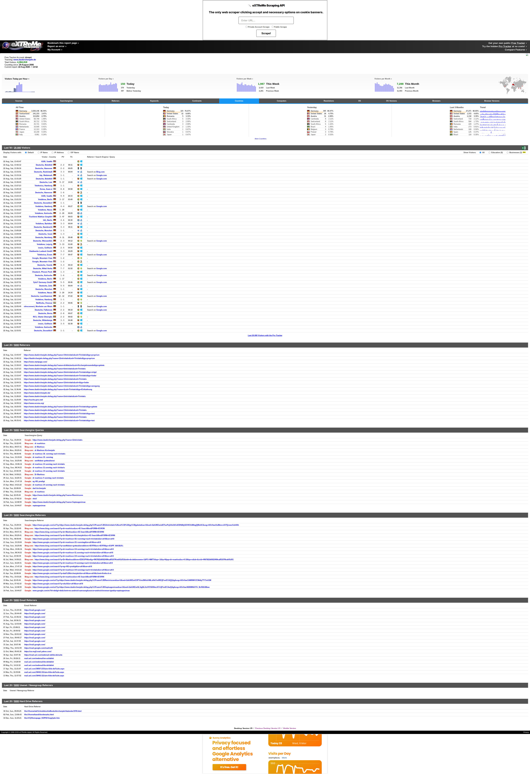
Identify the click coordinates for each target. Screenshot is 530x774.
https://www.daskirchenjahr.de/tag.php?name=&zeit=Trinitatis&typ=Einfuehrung (58, 389)
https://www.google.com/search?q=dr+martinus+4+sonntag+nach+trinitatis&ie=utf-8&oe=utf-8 (73, 563)
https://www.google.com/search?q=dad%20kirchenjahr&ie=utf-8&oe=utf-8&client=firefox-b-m (72, 573)
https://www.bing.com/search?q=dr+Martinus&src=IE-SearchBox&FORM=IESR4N (69, 532)
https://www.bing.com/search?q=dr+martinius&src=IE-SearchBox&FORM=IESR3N (70, 528)
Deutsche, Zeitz (45, 286)
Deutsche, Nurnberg (43, 237)
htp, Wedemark (45, 175)
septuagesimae (39, 505)
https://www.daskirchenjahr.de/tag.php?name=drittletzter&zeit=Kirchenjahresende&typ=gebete (64, 365)
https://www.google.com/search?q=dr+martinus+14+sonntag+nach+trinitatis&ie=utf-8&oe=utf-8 (73, 549)
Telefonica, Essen (44, 255)
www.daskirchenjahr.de (24, 60)
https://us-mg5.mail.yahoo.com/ (37, 651)
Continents (197, 101)
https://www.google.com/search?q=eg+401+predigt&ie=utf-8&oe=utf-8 (62, 566)
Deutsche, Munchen (43, 230)
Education (497, 152)
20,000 (17, 147)
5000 (16, 345)
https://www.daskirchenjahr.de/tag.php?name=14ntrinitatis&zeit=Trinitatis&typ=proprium (62, 355)
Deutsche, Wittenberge (42, 320)
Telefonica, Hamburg (43, 186)
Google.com (101, 175)
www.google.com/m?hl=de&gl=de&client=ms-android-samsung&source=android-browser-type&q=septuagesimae (81, 591)
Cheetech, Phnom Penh (42, 272)
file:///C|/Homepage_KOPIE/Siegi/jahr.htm (42, 718)
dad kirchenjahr (39, 488)
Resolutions (329, 101)
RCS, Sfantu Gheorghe (42, 317)
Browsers (436, 101)
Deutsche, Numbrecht (43, 227)
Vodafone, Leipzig (44, 244)
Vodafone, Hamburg (43, 206)
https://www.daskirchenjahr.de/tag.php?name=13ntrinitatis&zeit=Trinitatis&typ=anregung (62, 386)
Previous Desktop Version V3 (267, 728)
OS (359, 101)
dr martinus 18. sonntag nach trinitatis (49, 454)
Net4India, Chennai (44, 303)
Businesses (515, 152)
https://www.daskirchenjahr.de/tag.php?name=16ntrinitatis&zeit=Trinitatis (55, 417)
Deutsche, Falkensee (43, 310)
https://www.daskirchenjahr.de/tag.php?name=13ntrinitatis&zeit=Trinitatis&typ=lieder (60, 376)
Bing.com (100, 172)
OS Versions (391, 101)
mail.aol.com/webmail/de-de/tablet (39, 662)
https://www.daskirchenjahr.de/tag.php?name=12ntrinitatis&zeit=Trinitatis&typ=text (59, 414)
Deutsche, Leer (46, 182)
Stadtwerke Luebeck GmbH (40, 251)
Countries (239, 101)
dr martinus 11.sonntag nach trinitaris (49, 468)
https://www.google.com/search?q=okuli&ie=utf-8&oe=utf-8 (58, 584)
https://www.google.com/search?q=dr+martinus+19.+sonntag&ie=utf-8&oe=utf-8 (67, 542)
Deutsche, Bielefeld (44, 165)
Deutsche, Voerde (44, 265)
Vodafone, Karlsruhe (43, 213)
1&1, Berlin (47, 220)
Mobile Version (289, 728)
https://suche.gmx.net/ (33, 400)
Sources (18, 101)
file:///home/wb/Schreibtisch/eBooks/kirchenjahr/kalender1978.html (53, 711)
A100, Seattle (46, 161)
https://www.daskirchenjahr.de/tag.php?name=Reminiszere (58, 495)
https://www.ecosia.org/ (34, 403)
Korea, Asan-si (46, 189)
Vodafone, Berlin (45, 199)
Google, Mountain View (42, 258)
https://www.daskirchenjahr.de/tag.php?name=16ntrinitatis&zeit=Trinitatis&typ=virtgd (60, 372)
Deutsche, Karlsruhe (43, 275)
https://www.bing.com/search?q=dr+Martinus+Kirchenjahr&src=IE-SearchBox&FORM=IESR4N (75, 535)
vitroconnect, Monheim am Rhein (38, 306)
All (483, 152)
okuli (35, 499)
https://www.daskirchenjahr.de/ (37, 393)
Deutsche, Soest (45, 234)
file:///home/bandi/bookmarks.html (39, 715)
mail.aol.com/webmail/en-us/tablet (39, 658)
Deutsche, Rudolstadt (43, 172)
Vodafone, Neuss (45, 210)
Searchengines (66, 101)
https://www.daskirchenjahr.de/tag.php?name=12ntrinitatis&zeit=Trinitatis (55, 379)
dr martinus (40, 492)
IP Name (44, 152)
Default (30, 152)
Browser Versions (491, 101)
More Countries (260, 139)
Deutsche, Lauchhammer (41, 296)
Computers (281, 101)
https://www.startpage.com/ (35, 362)
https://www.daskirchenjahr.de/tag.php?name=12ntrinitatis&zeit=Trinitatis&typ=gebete (60, 407)
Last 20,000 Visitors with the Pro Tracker (265, 335)
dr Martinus (39, 447)
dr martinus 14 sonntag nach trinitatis (49, 464)
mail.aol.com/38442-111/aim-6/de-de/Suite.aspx (44, 672)
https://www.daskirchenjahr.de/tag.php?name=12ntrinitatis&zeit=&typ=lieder (56, 382)
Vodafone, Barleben (44, 224)
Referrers (115, 101)
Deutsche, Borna (45, 313)
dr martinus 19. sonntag (43, 457)
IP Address (59, 152)
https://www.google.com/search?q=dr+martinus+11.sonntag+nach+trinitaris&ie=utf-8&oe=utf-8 (73, 553)
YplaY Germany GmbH (42, 282)
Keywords (154, 101)
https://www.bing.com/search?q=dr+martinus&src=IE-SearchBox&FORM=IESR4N (69, 577)
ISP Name (74, 152)
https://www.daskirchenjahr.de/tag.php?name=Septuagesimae (59, 502)
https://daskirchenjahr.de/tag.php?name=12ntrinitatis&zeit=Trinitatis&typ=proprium (59, 358)
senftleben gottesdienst (45, 461)
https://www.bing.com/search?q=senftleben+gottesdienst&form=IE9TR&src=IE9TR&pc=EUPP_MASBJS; (79, 546)
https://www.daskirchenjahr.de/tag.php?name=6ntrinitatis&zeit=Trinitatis (55, 369)
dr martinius (40, 443)
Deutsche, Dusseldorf (43, 203)
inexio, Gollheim (45, 248)
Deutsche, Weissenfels (42, 241)
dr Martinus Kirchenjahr (45, 450)
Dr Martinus (40, 474)
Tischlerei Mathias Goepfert (40, 217)
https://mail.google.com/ (34, 610)
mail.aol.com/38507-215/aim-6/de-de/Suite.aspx (44, 669)
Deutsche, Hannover (43, 168)
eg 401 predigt (39, 481)
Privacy (526, 732)
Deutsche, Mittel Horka (42, 268)
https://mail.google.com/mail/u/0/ (38, 648)
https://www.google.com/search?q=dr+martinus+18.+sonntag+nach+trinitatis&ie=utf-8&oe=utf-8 (73, 539)
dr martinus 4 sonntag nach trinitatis (48, 478)
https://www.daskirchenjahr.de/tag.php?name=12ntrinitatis (57, 440)
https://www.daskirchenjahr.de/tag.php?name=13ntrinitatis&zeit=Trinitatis (55, 410)
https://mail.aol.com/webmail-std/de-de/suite (43, 655)
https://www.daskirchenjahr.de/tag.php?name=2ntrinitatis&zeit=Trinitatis (55, 396)
